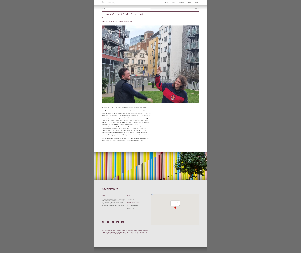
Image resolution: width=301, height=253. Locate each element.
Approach (181, 2)
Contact (197, 2)
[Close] (178, 202)
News (189, 2)
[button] (166, 2)
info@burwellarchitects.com (133, 202)
